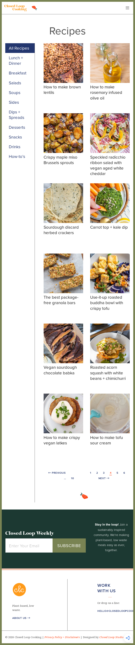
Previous (57, 473)
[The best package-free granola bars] (63, 292)
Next (104, 478)
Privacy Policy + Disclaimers (62, 637)
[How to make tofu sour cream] (110, 432)
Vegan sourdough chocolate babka (60, 370)
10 (72, 478)
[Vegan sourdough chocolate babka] (63, 362)
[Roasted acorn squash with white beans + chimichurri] (110, 362)
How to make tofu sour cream (106, 440)
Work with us (106, 588)
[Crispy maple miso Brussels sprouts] (63, 152)
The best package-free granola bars (61, 300)
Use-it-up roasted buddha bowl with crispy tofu (106, 302)
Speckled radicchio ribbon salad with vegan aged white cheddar (108, 165)
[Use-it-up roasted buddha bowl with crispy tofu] (110, 292)
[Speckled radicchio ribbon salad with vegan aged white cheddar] (110, 152)
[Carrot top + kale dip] (110, 222)
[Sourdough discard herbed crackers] (63, 222)
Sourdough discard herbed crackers (61, 230)
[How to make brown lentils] (63, 82)
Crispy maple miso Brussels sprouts (60, 159)
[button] (99, 621)
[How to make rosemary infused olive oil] (110, 82)
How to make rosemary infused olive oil (106, 92)
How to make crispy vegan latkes (62, 440)
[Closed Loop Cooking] (15, 8)
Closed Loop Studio (111, 637)
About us (21, 618)
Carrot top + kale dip (109, 227)
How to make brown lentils (62, 89)
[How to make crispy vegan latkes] (63, 432)
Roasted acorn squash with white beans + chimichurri (108, 372)
